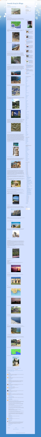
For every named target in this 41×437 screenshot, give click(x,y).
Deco (26, 126)
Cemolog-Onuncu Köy (27, 149)
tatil (22, 370)
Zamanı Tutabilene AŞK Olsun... (28, 65)
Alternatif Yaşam (27, 147)
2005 (26, 203)
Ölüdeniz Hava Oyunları (29, 184)
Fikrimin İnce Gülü (27, 111)
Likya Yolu (16, 370)
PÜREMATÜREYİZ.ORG (29, 194)
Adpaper (26, 81)
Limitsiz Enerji (27, 156)
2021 (26, 163)
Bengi (26, 124)
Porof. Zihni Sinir (30, 60)
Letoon (14, 370)
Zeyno (26, 89)
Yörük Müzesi (27, 160)
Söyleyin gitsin (27, 73)
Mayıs (27, 198)
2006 (26, 202)
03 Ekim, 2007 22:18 (10, 395)
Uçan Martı (27, 132)
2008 (26, 173)
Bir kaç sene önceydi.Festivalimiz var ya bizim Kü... (29, 183)
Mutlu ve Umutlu (27, 118)
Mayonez (26, 119)
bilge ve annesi (27, 30)
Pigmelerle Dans (27, 125)
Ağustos (27, 196)
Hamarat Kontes (27, 77)
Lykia (20, 370)
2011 (26, 171)
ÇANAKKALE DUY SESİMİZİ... (29, 182)
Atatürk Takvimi (27, 148)
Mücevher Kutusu (27, 114)
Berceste (26, 105)
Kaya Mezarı (11, 370)
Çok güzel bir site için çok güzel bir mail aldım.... (29, 181)
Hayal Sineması (27, 150)
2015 (26, 168)
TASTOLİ (26, 131)
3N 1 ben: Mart (27, 69)
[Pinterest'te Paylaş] (17, 369)
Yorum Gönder (9, 425)
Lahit (13, 370)
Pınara (21, 370)
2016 (26, 167)
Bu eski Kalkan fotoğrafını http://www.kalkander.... (29, 180)
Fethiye (9, 370)
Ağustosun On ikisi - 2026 (28, 41)
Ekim (27, 176)
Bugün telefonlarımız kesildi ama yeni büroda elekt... (29, 188)
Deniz (26, 113)
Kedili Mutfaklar (27, 141)
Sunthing (26, 107)
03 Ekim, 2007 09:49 (10, 375)
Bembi (26, 112)
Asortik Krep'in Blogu (15, 3)
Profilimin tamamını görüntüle (28, 7)
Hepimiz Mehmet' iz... (28, 178)
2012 (26, 170)
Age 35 (26, 87)
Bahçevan (26, 120)
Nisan (27, 199)
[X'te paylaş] (16, 369)
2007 (26, 174)
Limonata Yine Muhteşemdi (31, 45)
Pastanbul (26, 142)
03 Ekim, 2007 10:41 (10, 382)
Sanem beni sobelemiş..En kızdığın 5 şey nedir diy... (29, 190)
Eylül (27, 195)
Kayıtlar (27, 208)
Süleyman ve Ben (27, 95)
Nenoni (26, 88)
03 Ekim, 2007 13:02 (10, 385)
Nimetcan (26, 101)
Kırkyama (26, 83)
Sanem (9, 383)
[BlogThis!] (15, 369)
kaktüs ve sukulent (27, 154)
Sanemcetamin (27, 106)
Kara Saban (27, 155)
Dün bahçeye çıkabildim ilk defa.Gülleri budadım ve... (29, 192)
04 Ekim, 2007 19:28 (10, 419)
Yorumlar (27, 209)
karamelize (9, 420)
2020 (26, 164)
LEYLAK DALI (27, 35)
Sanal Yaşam (27, 100)
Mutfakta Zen (27, 140)
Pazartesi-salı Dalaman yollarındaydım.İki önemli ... (29, 177)
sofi (8, 373)
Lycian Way (18, 370)
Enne (26, 130)
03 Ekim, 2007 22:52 (10, 398)
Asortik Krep (9, 399)
